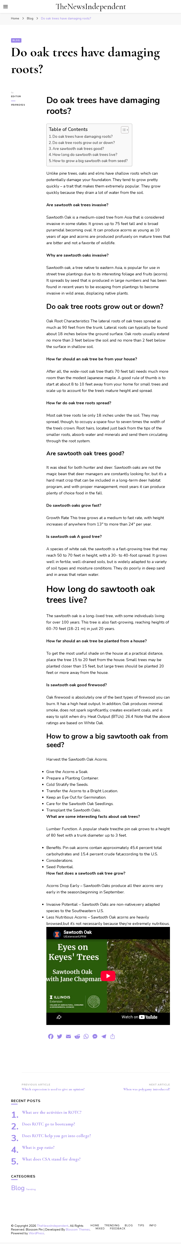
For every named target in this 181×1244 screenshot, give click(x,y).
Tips (141, 1225)
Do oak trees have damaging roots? (83, 136)
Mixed (100, 1228)
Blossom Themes (78, 1229)
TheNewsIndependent (91, 6)
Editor (16, 96)
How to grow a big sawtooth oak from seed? (90, 160)
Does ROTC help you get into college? (56, 1135)
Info (152, 1225)
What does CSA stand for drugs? (51, 1159)
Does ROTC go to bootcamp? (48, 1124)
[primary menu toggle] (5, 6)
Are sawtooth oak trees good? (78, 148)
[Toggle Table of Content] (123, 130)
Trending (31, 1189)
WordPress (36, 1233)
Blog (16, 40)
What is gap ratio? (38, 1147)
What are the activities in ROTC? (51, 1112)
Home (94, 1225)
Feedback (117, 1228)
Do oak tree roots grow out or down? (84, 142)
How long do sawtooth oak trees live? (85, 154)
